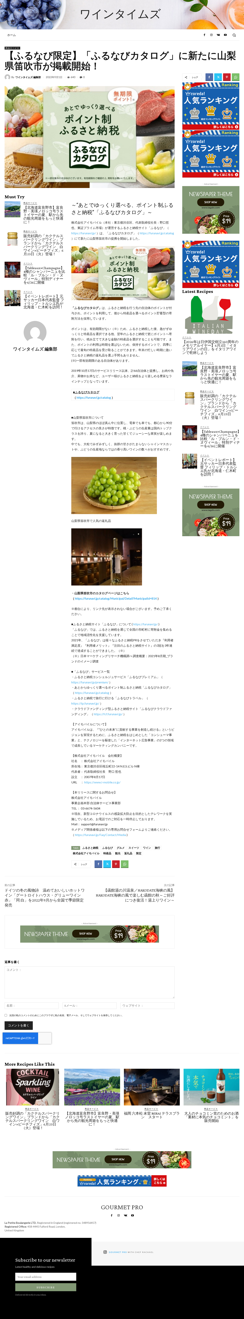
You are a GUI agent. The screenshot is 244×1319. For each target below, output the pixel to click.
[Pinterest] (227, 77)
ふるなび (107, 847)
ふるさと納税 (90, 847)
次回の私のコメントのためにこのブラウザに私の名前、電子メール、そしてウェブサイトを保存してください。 (66, 1015)
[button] (234, 35)
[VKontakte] (218, 35)
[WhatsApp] (235, 77)
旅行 (157, 847)
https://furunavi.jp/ (83, 233)
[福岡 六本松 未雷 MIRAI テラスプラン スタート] (152, 1087)
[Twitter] (218, 77)
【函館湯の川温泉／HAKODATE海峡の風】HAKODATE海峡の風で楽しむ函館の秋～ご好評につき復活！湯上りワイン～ (135, 895)
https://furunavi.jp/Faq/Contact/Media (100, 835)
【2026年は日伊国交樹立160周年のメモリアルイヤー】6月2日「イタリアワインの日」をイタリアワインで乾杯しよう (210, 347)
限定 (138, 853)
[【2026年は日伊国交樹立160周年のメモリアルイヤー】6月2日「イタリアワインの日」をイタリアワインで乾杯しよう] (210, 315)
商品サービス (12, 48)
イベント (28, 263)
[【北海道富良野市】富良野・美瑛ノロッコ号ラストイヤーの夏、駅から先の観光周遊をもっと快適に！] (12, 209)
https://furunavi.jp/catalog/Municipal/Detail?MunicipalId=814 (116, 598)
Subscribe (46, 1287)
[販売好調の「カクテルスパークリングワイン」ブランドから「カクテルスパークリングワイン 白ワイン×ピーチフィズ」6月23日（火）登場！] (12, 238)
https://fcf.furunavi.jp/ (108, 714)
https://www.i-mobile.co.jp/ (102, 782)
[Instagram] (211, 35)
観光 (117, 853)
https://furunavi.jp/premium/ (89, 682)
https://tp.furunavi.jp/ (85, 703)
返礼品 (128, 853)
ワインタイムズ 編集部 (28, 77)
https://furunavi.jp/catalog (157, 233)
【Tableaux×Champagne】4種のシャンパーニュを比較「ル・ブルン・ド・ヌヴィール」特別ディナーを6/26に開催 (44, 275)
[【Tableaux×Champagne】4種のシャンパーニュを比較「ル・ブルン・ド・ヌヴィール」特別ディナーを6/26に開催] (12, 270)
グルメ (121, 847)
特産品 (107, 853)
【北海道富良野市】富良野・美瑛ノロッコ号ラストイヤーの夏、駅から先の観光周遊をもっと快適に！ (43, 215)
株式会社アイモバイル (86, 853)
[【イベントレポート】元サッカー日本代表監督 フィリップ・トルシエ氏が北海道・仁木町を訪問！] (12, 298)
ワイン (147, 847)
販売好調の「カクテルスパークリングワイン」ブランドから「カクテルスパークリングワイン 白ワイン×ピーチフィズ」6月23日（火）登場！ (43, 245)
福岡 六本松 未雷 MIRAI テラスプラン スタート (152, 1115)
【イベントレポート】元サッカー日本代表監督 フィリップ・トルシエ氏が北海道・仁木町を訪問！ (43, 301)
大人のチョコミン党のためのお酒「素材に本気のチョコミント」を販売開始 (211, 1117)
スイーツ (133, 847)
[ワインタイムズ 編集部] (8, 77)
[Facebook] (204, 35)
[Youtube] (225, 35)
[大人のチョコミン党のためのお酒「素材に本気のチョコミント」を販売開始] (211, 1087)
